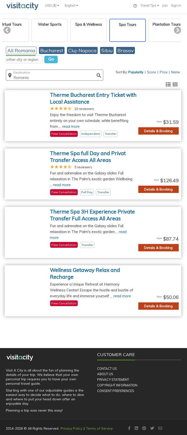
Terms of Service (99, 428)
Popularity (135, 72)
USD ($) (51, 5)
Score (151, 72)
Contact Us (107, 369)
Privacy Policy (71, 428)
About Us (105, 374)
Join (165, 5)
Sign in (176, 5)
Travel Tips (148, 5)
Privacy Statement (113, 380)
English (70, 5)
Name (175, 72)
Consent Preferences (115, 391)
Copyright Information (117, 385)
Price (164, 72)
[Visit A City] (20, 358)
